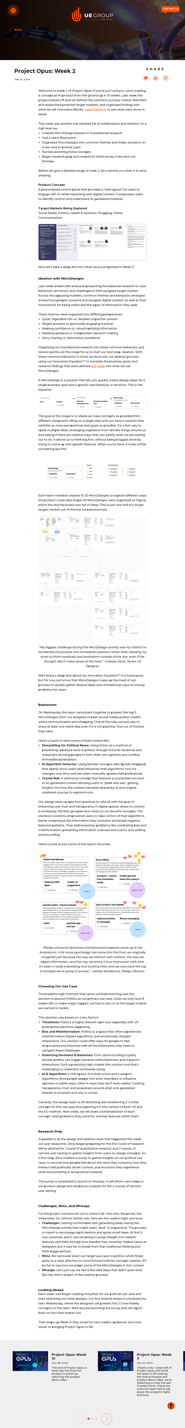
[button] (106, 1419)
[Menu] (13, 10)
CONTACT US (170, 8)
